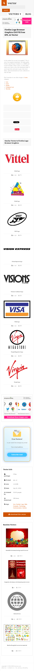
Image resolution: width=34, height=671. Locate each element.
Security (8, 89)
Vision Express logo (17, 261)
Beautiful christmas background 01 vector (17, 550)
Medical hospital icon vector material (17, 645)
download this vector (18, 514)
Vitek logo (17, 201)
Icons (26, 77)
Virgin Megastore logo (17, 352)
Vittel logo (17, 171)
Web (26, 504)
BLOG (28, 14)
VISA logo (17, 321)
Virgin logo (17, 382)
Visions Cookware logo (17, 291)
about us (4, 668)
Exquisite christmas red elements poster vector (17, 582)
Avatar (7, 85)
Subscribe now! (17, 454)
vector (12, 3)
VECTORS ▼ (15, 14)
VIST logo (17, 231)
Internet (24, 508)
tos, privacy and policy (22, 668)
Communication (17, 508)
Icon (7, 82)
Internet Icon (17, 613)
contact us (11, 668)
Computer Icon (10, 87)
